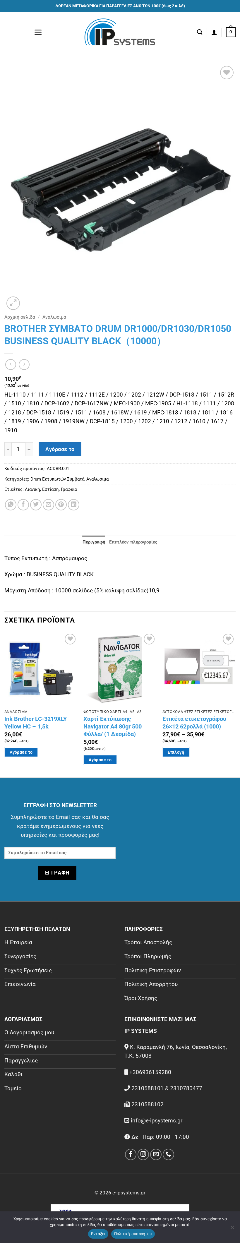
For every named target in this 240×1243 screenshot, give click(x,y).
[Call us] (168, 1154)
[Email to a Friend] (48, 504)
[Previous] (4, 704)
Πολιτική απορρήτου (133, 1233)
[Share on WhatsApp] (10, 504)
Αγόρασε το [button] (21, 752)
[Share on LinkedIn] (73, 504)
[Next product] (10, 364)
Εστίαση (50, 489)
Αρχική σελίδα (19, 317)
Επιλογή (176, 752)
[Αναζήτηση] (199, 32)
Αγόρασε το (60, 449)
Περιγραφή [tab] (94, 542)
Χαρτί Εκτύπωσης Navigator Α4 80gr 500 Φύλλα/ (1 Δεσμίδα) (112, 726)
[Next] (235, 704)
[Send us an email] (156, 1154)
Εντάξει (98, 1233)
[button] (38, 32)
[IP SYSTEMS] (120, 32)
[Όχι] (232, 1229)
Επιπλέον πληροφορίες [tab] (133, 542)
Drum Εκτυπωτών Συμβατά (57, 479)
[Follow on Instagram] (143, 1154)
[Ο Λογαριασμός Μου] (214, 32)
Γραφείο (69, 489)
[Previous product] (24, 364)
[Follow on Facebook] (130, 1154)
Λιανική (32, 489)
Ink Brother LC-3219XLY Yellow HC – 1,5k (35, 722)
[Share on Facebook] (23, 504)
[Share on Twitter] (36, 504)
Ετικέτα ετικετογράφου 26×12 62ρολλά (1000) (194, 722)
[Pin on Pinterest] (61, 504)
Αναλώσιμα (54, 317)
